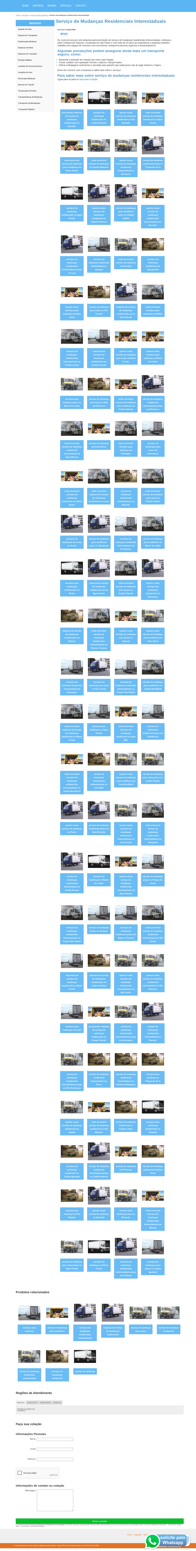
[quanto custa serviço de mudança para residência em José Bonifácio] (126, 759)
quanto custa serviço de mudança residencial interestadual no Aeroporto (126, 167)
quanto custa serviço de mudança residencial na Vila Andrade (126, 117)
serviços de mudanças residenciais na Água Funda (72, 213)
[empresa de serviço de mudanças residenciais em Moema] (72, 615)
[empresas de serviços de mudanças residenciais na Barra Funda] (72, 960)
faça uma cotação (88, 79)
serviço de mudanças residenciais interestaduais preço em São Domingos (72, 1081)
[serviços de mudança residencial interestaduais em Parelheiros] (126, 523)
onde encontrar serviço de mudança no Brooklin (126, 262)
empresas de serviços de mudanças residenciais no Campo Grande (98, 358)
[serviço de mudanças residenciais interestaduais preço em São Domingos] (72, 1059)
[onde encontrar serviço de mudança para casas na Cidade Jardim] (153, 476)
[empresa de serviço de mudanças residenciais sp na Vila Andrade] (126, 292)
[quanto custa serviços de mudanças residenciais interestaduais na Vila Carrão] (126, 960)
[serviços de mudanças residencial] (57, 1356)
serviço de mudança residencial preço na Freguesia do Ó (153, 163)
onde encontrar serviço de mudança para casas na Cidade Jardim (153, 496)
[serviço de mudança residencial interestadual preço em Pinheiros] (153, 384)
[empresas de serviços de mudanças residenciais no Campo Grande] (99, 336)
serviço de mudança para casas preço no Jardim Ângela (153, 777)
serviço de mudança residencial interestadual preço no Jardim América (99, 1171)
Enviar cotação (99, 1521)
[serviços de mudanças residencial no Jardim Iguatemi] (72, 1151)
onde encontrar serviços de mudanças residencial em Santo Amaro (72, 498)
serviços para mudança (29, 1329)
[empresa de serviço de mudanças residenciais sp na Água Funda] (99, 568)
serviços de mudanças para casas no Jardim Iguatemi (153, 1267)
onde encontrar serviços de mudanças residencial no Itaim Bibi (125, 733)
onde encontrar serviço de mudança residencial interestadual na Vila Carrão (153, 934)
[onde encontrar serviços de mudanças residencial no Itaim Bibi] (126, 711)
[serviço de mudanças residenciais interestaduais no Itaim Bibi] (99, 759)
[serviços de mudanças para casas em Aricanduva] (153, 428)
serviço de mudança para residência (57, 1329)
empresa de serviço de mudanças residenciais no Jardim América (98, 980)
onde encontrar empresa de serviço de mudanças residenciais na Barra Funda (72, 733)
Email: (33, 1449)
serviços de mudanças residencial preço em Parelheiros (153, 731)
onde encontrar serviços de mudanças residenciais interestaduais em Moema (153, 1219)
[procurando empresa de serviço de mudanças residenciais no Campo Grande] (99, 1011)
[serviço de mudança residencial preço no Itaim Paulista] (99, 810)
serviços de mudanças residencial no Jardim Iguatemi (72, 1171)
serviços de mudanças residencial (57, 1374)
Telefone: (32, 1459)
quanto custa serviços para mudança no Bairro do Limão (152, 356)
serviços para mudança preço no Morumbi (126, 1214)
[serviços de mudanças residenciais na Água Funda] (72, 193)
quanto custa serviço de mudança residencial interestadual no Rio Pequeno (153, 982)
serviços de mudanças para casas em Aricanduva (152, 448)
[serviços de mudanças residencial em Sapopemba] (153, 244)
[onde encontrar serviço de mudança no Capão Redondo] (99, 145)
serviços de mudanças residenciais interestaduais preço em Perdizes (126, 1269)
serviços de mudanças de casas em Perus (72, 542)
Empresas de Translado (27, 54)
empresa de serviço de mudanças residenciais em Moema (71, 636)
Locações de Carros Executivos (30, 66)
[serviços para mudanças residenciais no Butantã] (153, 1107)
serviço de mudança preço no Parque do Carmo (153, 879)
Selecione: (21, 1403)
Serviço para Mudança (26, 79)
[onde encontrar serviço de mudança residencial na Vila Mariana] (99, 1107)
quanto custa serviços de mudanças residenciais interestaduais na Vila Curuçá (125, 834)
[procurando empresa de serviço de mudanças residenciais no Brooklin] (72, 97)
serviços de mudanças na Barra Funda (98, 1265)
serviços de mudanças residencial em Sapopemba (153, 264)
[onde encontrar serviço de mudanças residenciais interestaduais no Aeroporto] (153, 810)
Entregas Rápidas (25, 60)
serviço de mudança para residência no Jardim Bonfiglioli (153, 685)
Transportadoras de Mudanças (30, 97)
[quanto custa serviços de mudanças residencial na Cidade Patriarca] (99, 193)
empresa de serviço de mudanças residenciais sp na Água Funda (98, 588)
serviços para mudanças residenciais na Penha (71, 588)
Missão (51, 5)
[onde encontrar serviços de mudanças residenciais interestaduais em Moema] (153, 1195)
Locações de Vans (25, 72)
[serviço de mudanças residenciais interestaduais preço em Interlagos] (126, 1011)
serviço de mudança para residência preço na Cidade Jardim (126, 213)
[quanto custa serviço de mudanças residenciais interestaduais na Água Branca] (126, 861)
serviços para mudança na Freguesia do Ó (152, 1077)
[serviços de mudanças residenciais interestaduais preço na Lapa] (72, 244)
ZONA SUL (57, 1403)
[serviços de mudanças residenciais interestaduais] (85, 1312)
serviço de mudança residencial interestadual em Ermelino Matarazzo (126, 1079)
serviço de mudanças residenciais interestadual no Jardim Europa (72, 883)
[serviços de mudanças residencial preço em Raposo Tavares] (126, 912)
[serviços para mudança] (29, 1312)
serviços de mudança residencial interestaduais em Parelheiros (126, 544)
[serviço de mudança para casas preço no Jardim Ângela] (153, 759)
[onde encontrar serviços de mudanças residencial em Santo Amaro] (72, 476)
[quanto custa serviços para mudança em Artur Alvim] (72, 292)
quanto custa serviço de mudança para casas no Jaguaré (126, 636)
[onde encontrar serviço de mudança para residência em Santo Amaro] (72, 145)
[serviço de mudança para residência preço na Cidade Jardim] (126, 193)
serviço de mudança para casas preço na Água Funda (72, 1265)
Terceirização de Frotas (27, 91)
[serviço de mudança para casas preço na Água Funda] (72, 1246)
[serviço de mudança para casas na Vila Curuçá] (99, 292)
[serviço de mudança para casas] (140, 1312)
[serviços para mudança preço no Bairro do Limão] (72, 384)
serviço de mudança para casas (141, 1329)
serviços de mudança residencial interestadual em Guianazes (72, 687)
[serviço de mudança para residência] (57, 1312)
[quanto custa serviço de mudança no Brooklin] (99, 1195)
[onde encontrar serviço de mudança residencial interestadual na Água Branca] (72, 428)
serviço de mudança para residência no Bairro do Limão (153, 542)
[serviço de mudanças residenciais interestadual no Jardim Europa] (72, 861)
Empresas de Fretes (25, 48)
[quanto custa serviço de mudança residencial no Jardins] (72, 1107)
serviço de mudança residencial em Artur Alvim (153, 1169)
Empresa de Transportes (27, 35)
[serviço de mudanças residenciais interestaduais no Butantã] (126, 476)
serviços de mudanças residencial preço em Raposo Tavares (126, 932)
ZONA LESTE (32, 1403)
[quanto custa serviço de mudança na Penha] (72, 810)
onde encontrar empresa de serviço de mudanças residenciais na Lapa (99, 496)
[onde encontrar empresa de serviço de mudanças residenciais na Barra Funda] (72, 711)
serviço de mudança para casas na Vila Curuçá (99, 310)
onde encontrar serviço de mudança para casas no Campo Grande (126, 588)
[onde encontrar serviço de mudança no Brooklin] (126, 244)
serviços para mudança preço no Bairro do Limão (72, 402)
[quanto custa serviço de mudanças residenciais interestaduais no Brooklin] (153, 193)
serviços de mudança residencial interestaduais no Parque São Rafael (126, 687)
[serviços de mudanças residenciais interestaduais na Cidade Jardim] (72, 336)
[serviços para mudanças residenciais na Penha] (72, 568)
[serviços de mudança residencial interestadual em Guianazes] (72, 667)
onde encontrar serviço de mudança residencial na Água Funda (153, 117)
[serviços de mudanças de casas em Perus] (72, 523)
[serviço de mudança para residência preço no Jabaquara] (99, 523)
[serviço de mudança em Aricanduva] (99, 428)
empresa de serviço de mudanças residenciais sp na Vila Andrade (125, 312)
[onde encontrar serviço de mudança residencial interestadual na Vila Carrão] (153, 912)
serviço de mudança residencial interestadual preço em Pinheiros (153, 404)
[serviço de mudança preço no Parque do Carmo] (153, 861)
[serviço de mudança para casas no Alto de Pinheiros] (99, 384)
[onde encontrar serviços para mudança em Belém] (153, 292)
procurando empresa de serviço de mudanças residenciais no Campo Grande (99, 1033)
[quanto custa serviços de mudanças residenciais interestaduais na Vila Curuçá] (126, 810)
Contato (81, 5)
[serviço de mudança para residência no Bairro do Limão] (153, 523)
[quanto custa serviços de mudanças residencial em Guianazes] (153, 568)
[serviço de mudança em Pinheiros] (126, 1151)
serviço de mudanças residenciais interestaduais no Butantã (125, 498)
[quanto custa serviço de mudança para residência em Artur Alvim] (153, 615)
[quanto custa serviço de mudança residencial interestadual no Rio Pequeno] (153, 960)
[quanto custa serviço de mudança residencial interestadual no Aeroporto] (126, 145)
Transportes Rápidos (26, 109)
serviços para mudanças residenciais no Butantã (152, 1127)
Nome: (33, 1439)
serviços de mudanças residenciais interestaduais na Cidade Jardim (71, 358)
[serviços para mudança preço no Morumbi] (126, 1195)
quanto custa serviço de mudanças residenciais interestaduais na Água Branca (125, 885)
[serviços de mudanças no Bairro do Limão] (99, 861)
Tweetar (64, 33)
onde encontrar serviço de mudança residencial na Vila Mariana (99, 1127)
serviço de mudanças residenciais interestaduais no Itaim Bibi (98, 781)
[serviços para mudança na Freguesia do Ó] (153, 1059)
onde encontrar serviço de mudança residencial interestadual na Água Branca (72, 450)
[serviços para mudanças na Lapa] (72, 1011)
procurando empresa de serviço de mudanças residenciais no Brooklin (72, 119)
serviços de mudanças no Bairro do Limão (99, 879)
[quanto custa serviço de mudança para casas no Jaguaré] (126, 615)
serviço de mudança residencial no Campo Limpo (126, 1125)
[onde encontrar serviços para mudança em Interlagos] (126, 428)
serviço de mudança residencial (168, 1329)
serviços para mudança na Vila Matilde (72, 1214)
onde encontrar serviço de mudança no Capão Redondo (99, 163)
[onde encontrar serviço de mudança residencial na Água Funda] (153, 97)
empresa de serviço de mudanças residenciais (112, 1331)
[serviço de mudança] (85, 1356)
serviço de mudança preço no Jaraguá (99, 929)
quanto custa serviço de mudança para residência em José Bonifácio (126, 779)
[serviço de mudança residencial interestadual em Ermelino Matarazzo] (126, 1059)
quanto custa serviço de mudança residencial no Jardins (72, 1127)
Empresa (38, 5)
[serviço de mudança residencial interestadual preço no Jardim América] (99, 1151)
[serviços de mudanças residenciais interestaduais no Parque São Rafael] (72, 912)
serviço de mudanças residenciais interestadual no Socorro (153, 1033)
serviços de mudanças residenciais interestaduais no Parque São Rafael (72, 934)
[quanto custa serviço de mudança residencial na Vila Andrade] (126, 97)
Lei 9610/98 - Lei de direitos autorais (33, 1526)
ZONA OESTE (45, 1403)
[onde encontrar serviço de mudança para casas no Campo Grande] (126, 568)
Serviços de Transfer (26, 85)
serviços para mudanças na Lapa (72, 1028)
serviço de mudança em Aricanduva (99, 445)
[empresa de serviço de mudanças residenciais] (113, 1312)
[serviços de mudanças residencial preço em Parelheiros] (153, 711)
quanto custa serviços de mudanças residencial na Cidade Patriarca (99, 215)
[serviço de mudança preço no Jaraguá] (99, 912)
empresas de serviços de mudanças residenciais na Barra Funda (72, 982)
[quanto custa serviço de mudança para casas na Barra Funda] (126, 336)
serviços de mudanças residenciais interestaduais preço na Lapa (72, 266)
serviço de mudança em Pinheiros (126, 1168)
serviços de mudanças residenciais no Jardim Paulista (98, 117)
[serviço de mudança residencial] (168, 1312)
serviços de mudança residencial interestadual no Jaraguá (99, 264)
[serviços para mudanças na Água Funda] (99, 711)
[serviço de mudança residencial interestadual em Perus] (99, 1059)
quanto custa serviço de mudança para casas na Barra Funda (126, 356)
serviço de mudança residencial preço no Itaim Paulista (99, 828)
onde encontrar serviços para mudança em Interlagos (125, 448)
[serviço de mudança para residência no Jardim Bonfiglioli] (153, 667)
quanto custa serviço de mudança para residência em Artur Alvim (153, 636)
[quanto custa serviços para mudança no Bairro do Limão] (153, 336)
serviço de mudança (85, 1371)
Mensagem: (31, 1490)
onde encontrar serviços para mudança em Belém (152, 310)
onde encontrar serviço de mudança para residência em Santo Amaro (72, 165)
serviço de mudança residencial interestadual (29, 1374)
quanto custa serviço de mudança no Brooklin (99, 1214)
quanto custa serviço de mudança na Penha (72, 828)
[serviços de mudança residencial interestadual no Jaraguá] (99, 244)
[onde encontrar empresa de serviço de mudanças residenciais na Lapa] (99, 476)
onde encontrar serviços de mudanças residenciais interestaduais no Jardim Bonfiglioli (72, 782)
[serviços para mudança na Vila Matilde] (72, 1195)
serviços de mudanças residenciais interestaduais (85, 1332)
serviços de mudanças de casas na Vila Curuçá (99, 685)
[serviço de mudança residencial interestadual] (29, 1356)
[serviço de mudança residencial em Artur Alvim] (153, 1151)
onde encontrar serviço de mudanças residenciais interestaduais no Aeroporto (152, 834)
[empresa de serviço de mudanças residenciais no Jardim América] (99, 960)
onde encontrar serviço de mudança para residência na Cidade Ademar (126, 404)
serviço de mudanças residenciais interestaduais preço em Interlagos (126, 1033)
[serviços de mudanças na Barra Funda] (99, 1246)
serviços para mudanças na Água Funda (98, 729)
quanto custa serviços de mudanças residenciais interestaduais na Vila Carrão (125, 984)
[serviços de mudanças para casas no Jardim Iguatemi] (153, 1246)
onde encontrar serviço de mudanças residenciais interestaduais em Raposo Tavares (99, 639)
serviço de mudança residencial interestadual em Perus (99, 1079)
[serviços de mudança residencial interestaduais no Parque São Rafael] (126, 667)
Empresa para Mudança (27, 42)
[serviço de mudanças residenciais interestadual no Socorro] (153, 1011)
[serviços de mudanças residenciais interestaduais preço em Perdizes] (126, 1246)
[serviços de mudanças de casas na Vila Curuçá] (99, 667)
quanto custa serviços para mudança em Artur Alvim (72, 312)
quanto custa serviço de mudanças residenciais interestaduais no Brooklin (152, 216)
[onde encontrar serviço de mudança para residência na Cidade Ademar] (126, 384)
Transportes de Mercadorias (29, 103)
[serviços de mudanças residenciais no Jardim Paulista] (99, 97)
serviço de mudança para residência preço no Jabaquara (99, 542)
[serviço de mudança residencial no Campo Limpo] (126, 1107)
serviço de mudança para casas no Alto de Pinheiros (99, 402)
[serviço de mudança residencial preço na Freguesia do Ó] (153, 145)
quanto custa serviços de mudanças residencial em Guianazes (153, 590)
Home (25, 5)
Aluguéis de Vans (25, 29)
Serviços (65, 5)
